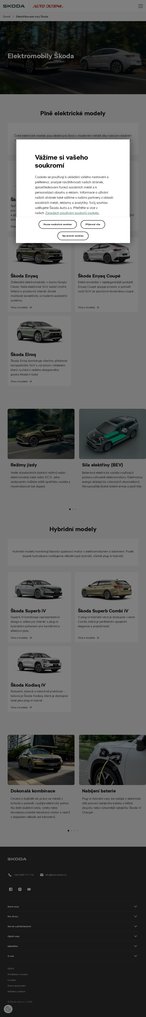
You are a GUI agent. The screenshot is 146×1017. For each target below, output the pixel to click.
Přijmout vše (93, 224)
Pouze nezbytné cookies (58, 224)
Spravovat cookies (73, 235)
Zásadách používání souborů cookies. (72, 213)
